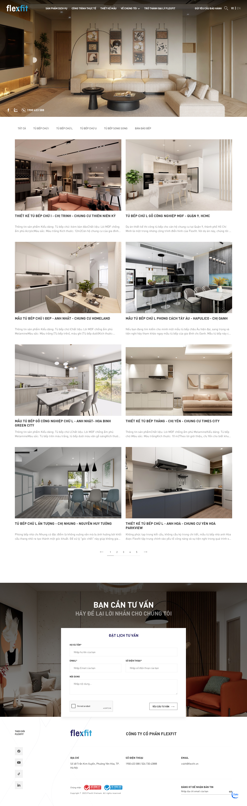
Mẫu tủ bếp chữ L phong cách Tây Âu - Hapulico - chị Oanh (177, 318)
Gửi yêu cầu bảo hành (208, 8)
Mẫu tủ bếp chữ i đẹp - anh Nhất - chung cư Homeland (62, 318)
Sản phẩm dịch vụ (56, 8)
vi (232, 8)
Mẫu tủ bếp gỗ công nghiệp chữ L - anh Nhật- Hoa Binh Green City (63, 423)
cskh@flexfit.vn (189, 763)
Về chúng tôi (129, 8)
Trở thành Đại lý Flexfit (159, 8)
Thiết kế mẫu (108, 8)
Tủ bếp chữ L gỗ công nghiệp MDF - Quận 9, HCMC (168, 215)
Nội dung (75, 676)
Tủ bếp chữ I (41, 128)
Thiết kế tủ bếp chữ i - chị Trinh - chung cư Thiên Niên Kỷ (65, 215)
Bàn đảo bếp (143, 128)
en (239, 8)
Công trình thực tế (84, 8)
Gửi (230, 791)
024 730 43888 (149, 763)
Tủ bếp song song (116, 128)
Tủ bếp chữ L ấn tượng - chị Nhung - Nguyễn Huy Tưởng (63, 523)
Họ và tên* (75, 644)
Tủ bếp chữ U (88, 128)
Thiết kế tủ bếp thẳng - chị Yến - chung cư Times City (173, 421)
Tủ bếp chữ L (64, 128)
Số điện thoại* (134, 660)
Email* (73, 660)
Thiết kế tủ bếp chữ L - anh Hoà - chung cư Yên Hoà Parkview (171, 525)
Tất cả (22, 128)
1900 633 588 (133, 763)
